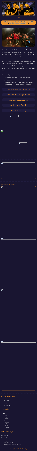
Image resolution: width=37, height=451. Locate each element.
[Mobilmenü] (18, 17)
